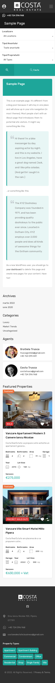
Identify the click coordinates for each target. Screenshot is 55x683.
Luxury (6, 322)
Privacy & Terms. (42, 672)
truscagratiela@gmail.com (32, 353)
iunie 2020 (8, 307)
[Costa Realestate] (27, 9)
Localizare (7, 31)
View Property (28, 421)
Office (38, 656)
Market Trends (10, 326)
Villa (45, 662)
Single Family (33, 662)
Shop (20, 662)
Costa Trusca (28, 367)
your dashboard (14, 269)
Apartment (9, 650)
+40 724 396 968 (15, 15)
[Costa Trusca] (11, 375)
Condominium (25, 656)
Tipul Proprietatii (10, 55)
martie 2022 (9, 303)
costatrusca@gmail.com (31, 371)
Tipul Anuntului (9, 43)
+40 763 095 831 (28, 356)
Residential (9, 662)
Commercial (10, 656)
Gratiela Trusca (29, 349)
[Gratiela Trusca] (11, 357)
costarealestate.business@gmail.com (25, 634)
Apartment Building (27, 650)
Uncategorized (10, 331)
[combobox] (27, 36)
